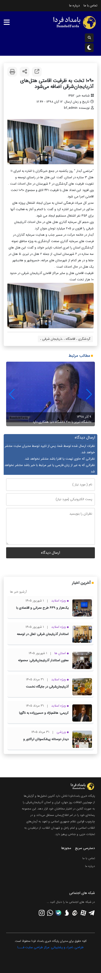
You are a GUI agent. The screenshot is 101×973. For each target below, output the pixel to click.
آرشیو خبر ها (18, 591)
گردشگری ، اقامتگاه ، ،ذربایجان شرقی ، (65, 339)
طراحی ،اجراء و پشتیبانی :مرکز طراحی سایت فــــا (50, 947)
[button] (12, 394)
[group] (50, 394)
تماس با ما (90, 5)
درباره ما (74, 5)
